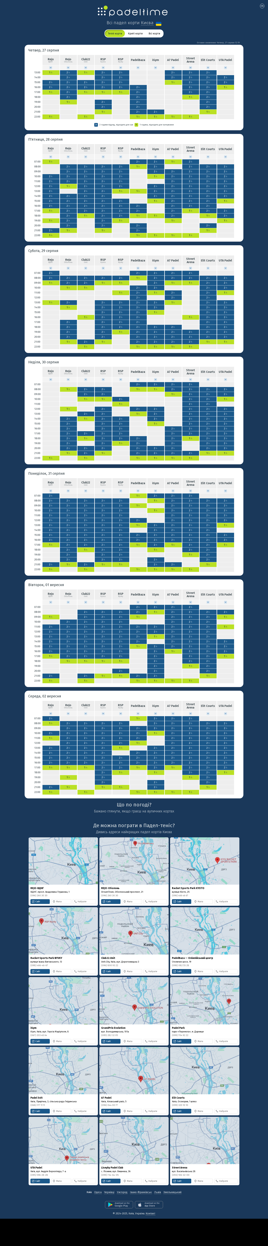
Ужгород (122, 1192)
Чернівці (109, 1192)
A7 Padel (106, 1097)
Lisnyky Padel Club (112, 1167)
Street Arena (179, 1167)
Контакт (150, 1213)
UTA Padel (36, 1167)
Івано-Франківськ (141, 1192)
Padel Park (178, 1027)
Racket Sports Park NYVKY (46, 958)
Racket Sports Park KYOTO (188, 888)
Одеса (98, 1192)
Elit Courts (178, 1097)
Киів (89, 1192)
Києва (147, 22)
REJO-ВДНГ (37, 888)
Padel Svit (36, 1097)
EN (262, 6)
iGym (33, 1027)
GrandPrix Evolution (113, 1027)
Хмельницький (172, 1192)
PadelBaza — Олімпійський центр (192, 958)
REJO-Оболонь (110, 888)
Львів (157, 1192)
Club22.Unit (108, 958)
